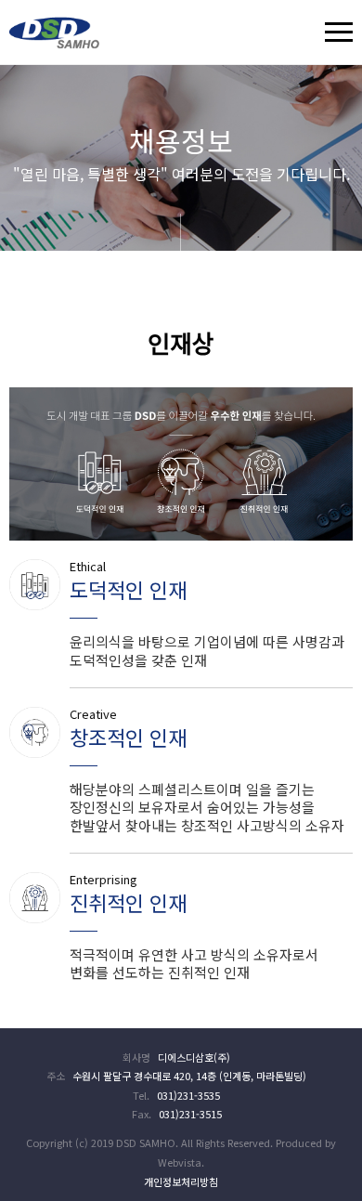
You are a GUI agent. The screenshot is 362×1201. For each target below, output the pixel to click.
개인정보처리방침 (181, 1181)
